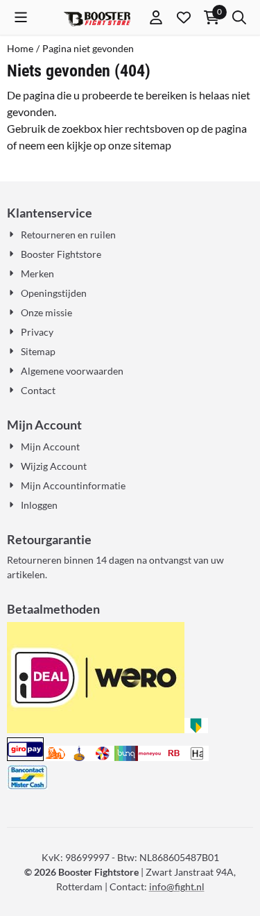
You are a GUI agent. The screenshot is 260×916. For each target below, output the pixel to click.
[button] (21, 17)
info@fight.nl (177, 886)
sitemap (152, 145)
